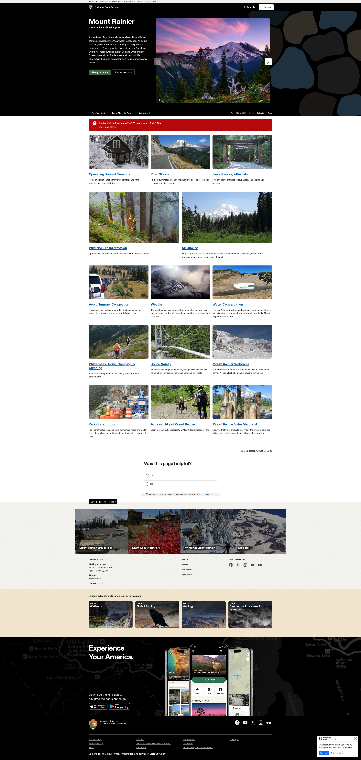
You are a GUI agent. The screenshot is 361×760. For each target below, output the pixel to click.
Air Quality (190, 248)
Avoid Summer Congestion (109, 304)
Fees (270, 113)
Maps (251, 113)
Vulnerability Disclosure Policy (198, 747)
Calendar (261, 113)
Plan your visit (100, 72)
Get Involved (144, 113)
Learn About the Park (121, 113)
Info (231, 113)
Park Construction (102, 424)
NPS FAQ (141, 747)
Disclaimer (188, 743)
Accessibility (95, 739)
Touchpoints (204, 494)
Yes (152, 475)
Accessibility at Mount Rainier (173, 424)
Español (188, 574)
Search (250, 7)
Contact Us (95, 583)
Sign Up (323, 753)
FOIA (91, 747)
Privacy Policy (96, 743)
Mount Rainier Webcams (231, 364)
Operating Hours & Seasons (109, 174)
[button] (268, 61)
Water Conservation (228, 304)
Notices (140, 739)
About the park (123, 72)
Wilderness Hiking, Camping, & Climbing (112, 366)
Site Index (189, 569)
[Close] (355, 738)
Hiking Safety (161, 364)
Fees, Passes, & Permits (230, 174)
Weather (157, 304)
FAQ (186, 564)
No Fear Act (189, 739)
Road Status (160, 174)
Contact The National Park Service (153, 743)
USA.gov (234, 739)
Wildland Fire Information (108, 248)
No (151, 483)
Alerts (240, 113)
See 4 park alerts (107, 127)
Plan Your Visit (98, 113)
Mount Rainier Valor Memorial (235, 424)
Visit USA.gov (158, 753)
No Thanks (336, 753)
